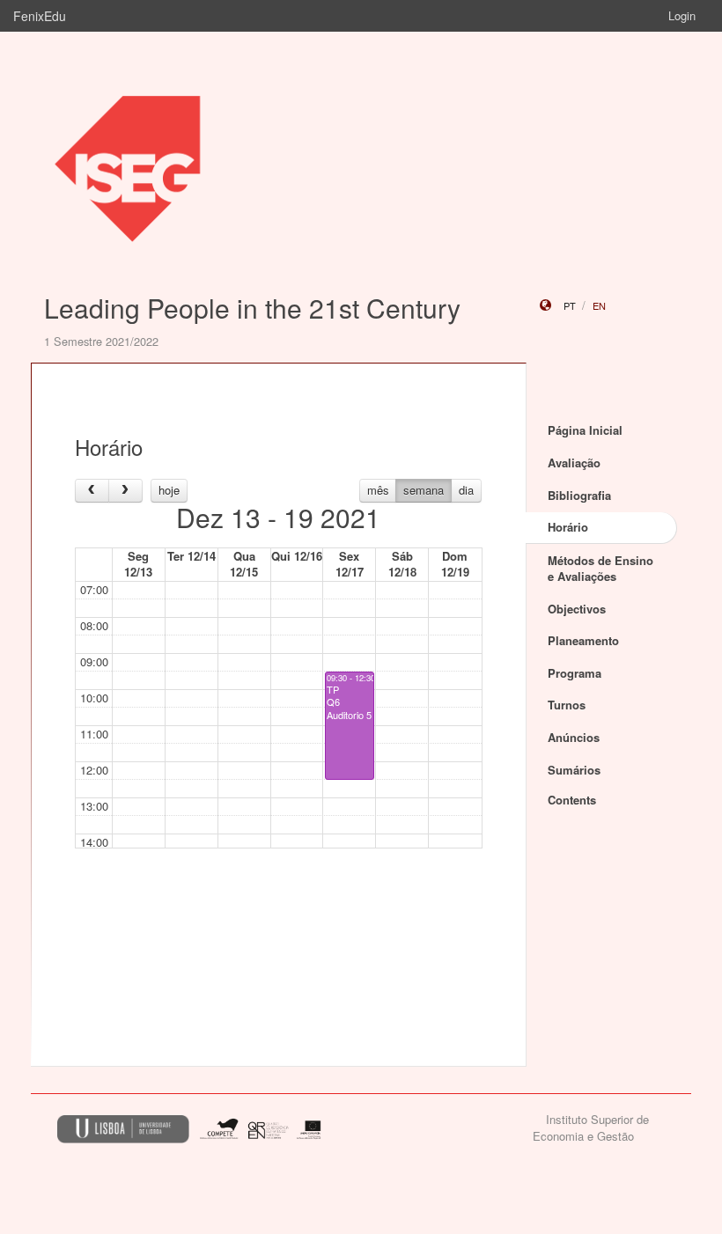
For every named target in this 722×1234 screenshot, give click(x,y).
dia (466, 489)
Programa (574, 673)
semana (423, 489)
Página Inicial (585, 430)
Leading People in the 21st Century (252, 308)
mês (378, 489)
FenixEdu (39, 16)
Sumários (574, 769)
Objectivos (577, 608)
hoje (169, 489)
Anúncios (574, 737)
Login (682, 15)
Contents (572, 799)
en (599, 305)
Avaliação (574, 462)
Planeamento (583, 640)
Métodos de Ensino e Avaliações (600, 568)
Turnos (567, 704)
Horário (568, 526)
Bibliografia (579, 495)
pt (570, 305)
